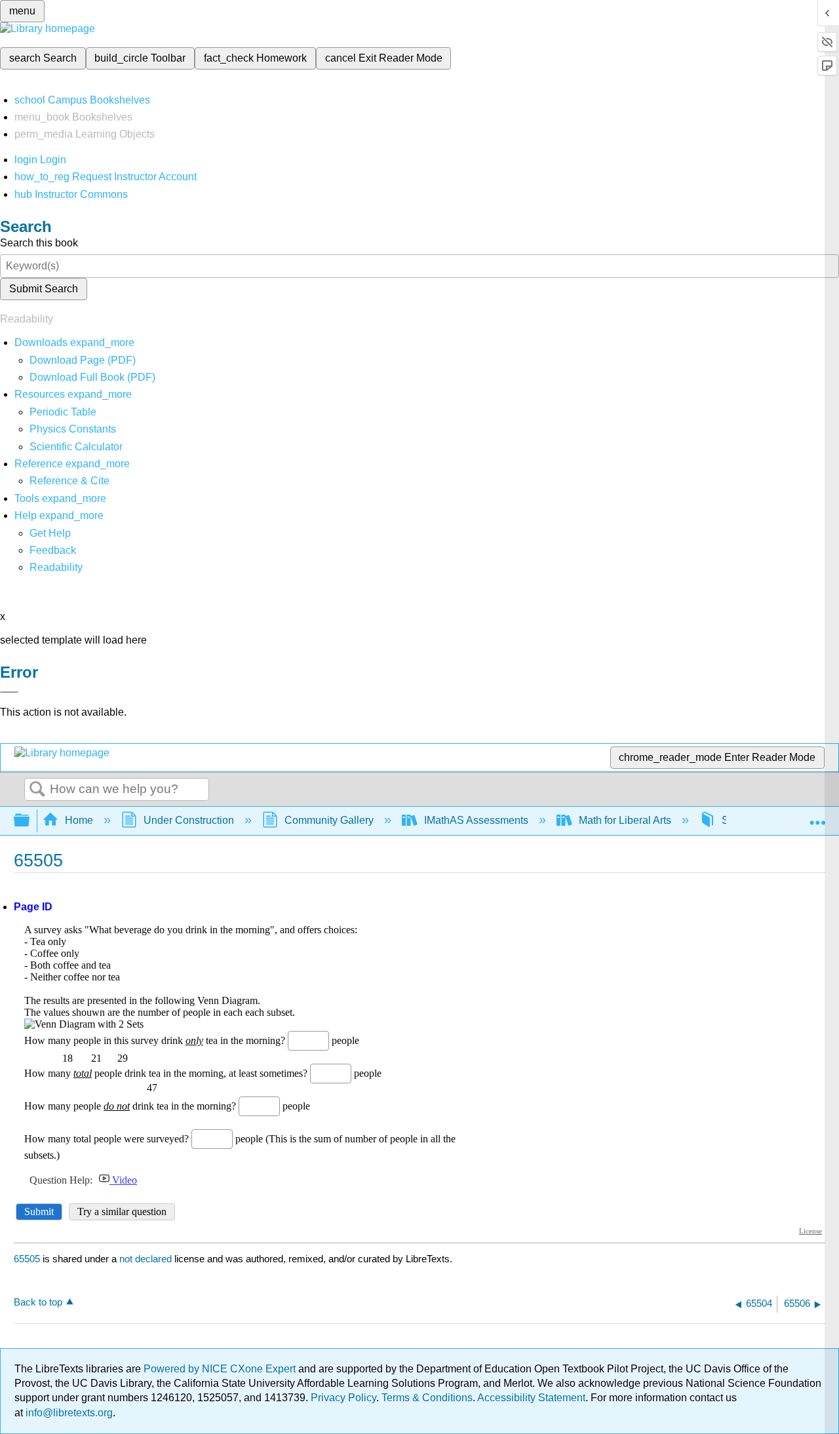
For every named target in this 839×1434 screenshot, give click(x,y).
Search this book (39, 242)
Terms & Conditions (427, 1397)
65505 (27, 1258)
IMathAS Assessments (476, 820)
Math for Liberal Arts (625, 820)
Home (79, 820)
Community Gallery (329, 820)
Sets (732, 820)
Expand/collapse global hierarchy (30, 821)
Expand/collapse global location (817, 816)
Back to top (38, 1302)
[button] (52, 550)
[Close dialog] (9, 692)
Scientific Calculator (76, 446)
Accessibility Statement (531, 1397)
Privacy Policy (343, 1397)
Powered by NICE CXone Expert (221, 1368)
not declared (146, 1258)
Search (37, 790)
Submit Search (43, 288)
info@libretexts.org (68, 1412)
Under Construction (189, 820)
